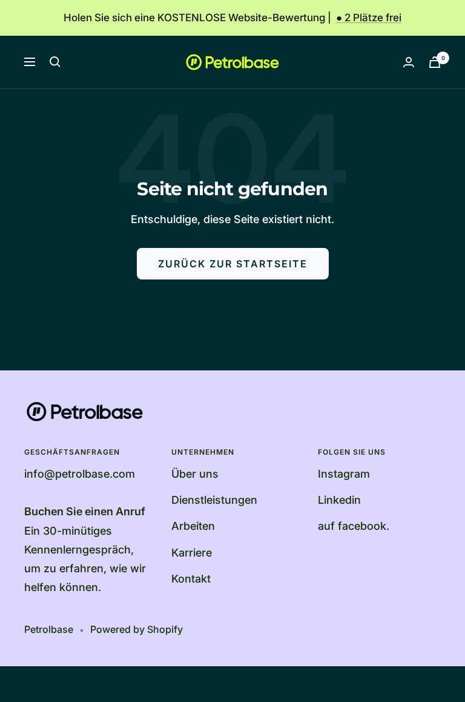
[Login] (408, 62)
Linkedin (339, 499)
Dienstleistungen (214, 499)
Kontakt (191, 578)
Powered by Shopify (136, 629)
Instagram (344, 473)
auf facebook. (353, 526)
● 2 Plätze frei (368, 18)
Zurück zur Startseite (233, 264)
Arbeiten (193, 526)
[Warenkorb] (435, 62)
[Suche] (55, 61)
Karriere (191, 552)
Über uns (195, 473)
